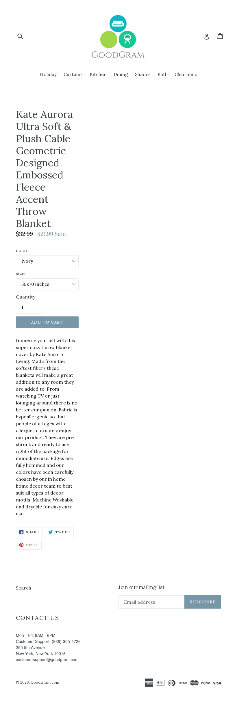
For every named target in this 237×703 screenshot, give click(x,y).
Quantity (25, 297)
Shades (143, 74)
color (22, 250)
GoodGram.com (45, 682)
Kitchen (98, 74)
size (20, 273)
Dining (121, 74)
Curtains (73, 74)
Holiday (48, 74)
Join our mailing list (141, 587)
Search (23, 588)
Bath (163, 74)
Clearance (186, 74)
